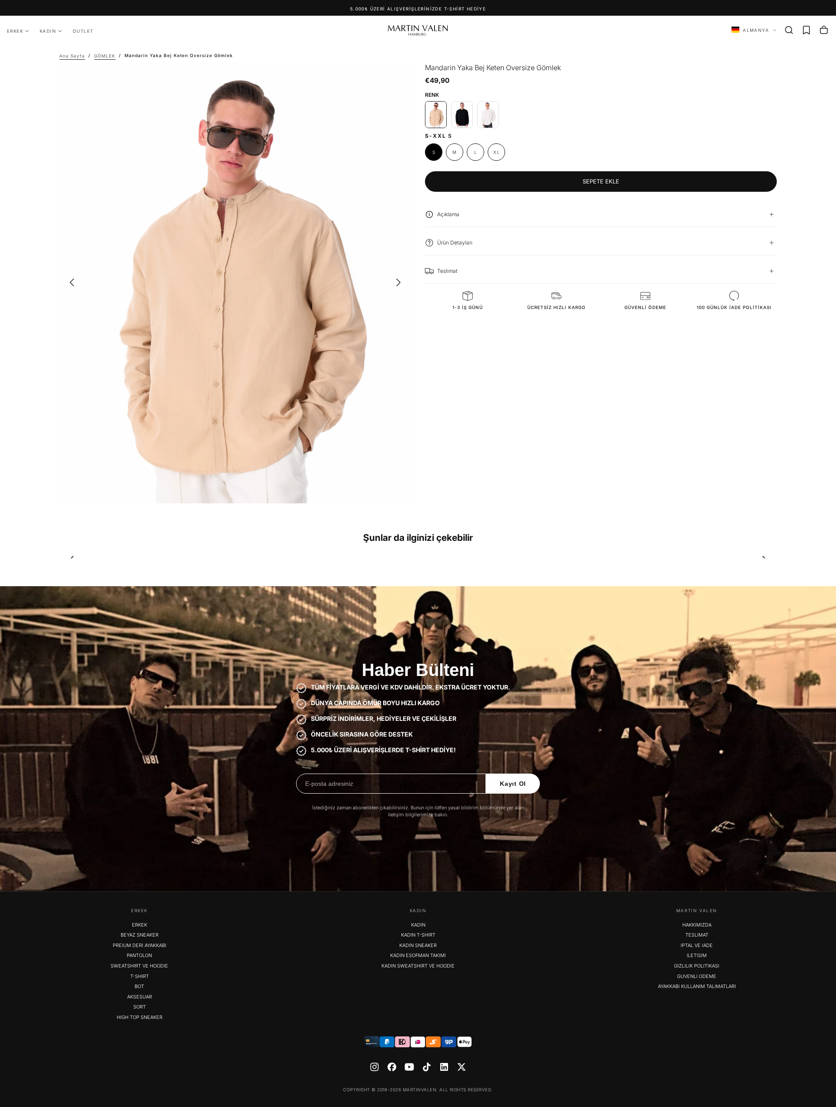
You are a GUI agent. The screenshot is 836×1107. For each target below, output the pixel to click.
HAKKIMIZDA (696, 925)
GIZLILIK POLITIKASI (696, 966)
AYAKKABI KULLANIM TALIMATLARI (697, 986)
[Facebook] (392, 1067)
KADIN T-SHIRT (418, 935)
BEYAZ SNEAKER (139, 935)
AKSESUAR (139, 997)
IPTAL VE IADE (697, 945)
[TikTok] (426, 1067)
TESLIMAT (696, 935)
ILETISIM (697, 955)
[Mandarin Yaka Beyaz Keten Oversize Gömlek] (488, 114)
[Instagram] (374, 1067)
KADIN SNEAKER (418, 945)
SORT (139, 1007)
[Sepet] (824, 30)
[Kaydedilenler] (806, 30)
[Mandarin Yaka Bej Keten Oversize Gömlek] (436, 114)
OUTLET (83, 31)
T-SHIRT (139, 976)
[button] (789, 30)
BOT (139, 986)
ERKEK (15, 31)
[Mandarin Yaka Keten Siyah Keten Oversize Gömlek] (462, 114)
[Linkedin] (444, 1067)
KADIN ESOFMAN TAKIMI (418, 955)
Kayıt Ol (513, 783)
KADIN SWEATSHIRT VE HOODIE (418, 966)
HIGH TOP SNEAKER (139, 1017)
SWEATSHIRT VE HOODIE (139, 966)
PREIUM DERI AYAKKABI (139, 945)
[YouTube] (409, 1067)
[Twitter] (461, 1067)
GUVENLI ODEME (696, 976)
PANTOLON (139, 955)
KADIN (48, 31)
